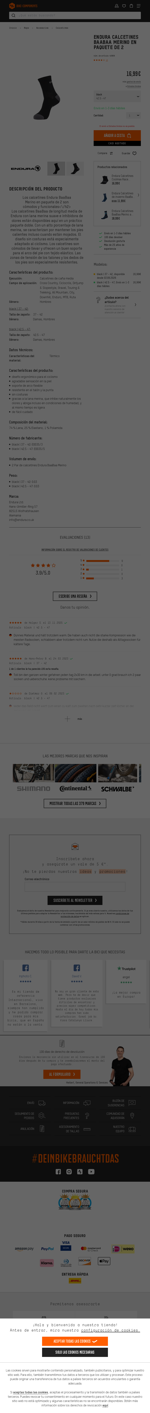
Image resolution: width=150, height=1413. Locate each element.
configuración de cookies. (110, 1330)
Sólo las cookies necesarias (74, 1352)
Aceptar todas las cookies (72, 1341)
